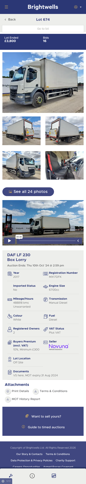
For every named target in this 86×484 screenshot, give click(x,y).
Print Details (20, 391)
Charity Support (65, 460)
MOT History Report (26, 399)
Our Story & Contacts (29, 454)
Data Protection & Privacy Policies (32, 460)
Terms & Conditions (53, 391)
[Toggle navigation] (5, 7)
